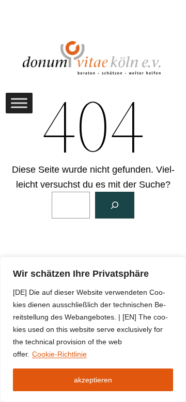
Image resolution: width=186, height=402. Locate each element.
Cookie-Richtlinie (59, 354)
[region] (93, 329)
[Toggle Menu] (19, 103)
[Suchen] (114, 205)
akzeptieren (93, 380)
